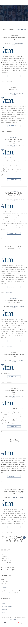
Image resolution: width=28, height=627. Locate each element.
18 (14, 540)
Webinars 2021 (14, 89)
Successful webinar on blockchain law (14, 38)
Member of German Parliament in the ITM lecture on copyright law (14, 492)
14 (21, 537)
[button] (2, 3)
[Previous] (3, 537)
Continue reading (14, 76)
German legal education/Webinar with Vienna (14, 441)
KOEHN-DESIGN (14, 619)
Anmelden (4, 609)
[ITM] (15, 3)
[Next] (21, 540)
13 (17, 537)
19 (18, 540)
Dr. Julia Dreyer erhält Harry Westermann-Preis (14, 140)
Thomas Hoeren (20, 29)
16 (7, 540)
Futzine (3, 603)
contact (8, 593)
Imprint (3, 612)
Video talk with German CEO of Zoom (14, 391)
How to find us (5, 587)
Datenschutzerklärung (7, 606)
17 (10, 540)
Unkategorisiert (14, 137)
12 (13, 537)
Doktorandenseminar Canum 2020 (14, 355)
